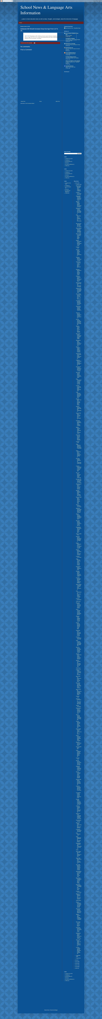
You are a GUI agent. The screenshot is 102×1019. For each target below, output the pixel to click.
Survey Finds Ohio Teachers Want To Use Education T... (78, 416)
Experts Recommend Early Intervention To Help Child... (78, 243)
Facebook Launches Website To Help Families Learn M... (78, 423)
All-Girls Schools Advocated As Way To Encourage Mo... (78, 322)
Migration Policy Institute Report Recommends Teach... (78, 204)
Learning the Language (70, 38)
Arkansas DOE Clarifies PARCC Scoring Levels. (78, 619)
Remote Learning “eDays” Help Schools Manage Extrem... (78, 774)
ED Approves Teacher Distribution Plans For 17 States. (78, 368)
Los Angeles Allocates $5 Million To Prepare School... (78, 302)
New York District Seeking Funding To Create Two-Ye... (78, 523)
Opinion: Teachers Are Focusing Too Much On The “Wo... (78, 663)
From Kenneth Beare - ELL (78, 747)
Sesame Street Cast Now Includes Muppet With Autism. (78, 401)
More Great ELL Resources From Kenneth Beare (78, 679)
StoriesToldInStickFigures (71, 52)
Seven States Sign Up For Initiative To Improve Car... (78, 854)
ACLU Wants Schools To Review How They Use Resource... (78, 296)
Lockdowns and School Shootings (78, 830)
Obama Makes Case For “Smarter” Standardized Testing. (78, 230)
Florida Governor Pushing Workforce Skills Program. (78, 738)
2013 (76, 961)
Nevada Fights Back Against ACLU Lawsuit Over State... (78, 500)
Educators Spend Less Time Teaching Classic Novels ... (78, 605)
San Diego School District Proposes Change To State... (78, 375)
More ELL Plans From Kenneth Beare (78, 744)
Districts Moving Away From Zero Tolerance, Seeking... (78, 552)
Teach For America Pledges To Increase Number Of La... (78, 315)
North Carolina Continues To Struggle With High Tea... (78, 643)
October (77, 184)
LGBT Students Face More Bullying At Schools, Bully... (78, 395)
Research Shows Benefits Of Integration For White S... (78, 539)
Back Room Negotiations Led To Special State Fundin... (78, 881)
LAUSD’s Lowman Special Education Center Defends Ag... (78, 950)
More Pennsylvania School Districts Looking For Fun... (78, 382)
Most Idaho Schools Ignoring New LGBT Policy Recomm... (78, 685)
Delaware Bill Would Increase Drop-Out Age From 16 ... (78, 782)
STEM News (78, 668)
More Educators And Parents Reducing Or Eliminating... (78, 218)
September (78, 955)
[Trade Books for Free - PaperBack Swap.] (72, 28)
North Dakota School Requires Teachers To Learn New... (78, 711)
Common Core (68, 158)
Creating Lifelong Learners (71, 56)
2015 (76, 183)
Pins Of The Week (69, 35)
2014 (76, 960)
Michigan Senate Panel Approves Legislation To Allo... (78, 574)
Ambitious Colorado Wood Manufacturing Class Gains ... (78, 279)
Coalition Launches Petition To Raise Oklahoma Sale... (78, 388)
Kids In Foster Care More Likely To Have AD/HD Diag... (78, 236)
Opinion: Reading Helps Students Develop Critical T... (78, 349)
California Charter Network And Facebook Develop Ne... (78, 808)
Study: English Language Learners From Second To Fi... (78, 587)
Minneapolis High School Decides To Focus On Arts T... (78, 343)
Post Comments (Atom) (30, 103)
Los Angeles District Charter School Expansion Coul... (78, 795)
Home (20, 22)
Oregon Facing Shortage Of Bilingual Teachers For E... (78, 516)
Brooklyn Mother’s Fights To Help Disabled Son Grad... (78, 493)
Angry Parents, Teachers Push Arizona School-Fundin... (78, 562)
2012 (76, 963)
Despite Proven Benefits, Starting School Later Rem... (78, 625)
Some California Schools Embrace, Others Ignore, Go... (78, 753)
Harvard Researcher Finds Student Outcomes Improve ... (78, 656)
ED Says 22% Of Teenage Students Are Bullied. (78, 481)
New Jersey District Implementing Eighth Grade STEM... (78, 336)
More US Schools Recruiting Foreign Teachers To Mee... (78, 650)
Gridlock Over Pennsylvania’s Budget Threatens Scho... (78, 290)
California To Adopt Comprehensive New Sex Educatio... (78, 672)
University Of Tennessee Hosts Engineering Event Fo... (78, 356)
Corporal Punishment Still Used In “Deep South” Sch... (78, 469)
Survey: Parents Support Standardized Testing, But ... (78, 717)
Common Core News (78, 557)
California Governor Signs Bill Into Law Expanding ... (78, 789)
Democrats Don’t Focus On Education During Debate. (78, 633)
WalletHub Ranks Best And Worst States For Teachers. (78, 510)
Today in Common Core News (78, 505)
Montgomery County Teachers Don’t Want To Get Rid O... (78, 211)
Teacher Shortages (78, 706)
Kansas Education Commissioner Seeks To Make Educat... (78, 905)
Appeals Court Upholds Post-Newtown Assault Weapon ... (78, 486)
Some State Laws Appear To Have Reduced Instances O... (78, 942)
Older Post (58, 101)
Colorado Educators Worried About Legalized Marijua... (78, 580)
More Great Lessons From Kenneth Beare (78, 923)
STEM (66, 165)
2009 (76, 968)
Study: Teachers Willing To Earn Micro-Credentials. (78, 447)
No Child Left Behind (69, 164)
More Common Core (78, 834)
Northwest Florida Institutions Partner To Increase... (78, 768)
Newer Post (23, 101)
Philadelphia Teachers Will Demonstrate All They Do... (78, 846)
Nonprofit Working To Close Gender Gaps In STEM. (78, 272)
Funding (66, 160)
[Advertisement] (40, 90)
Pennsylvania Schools (78, 821)
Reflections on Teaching (70, 43)
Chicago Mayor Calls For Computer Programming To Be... (78, 802)
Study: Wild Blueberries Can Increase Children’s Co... (78, 861)
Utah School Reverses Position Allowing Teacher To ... (78, 309)
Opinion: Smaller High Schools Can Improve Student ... (78, 329)
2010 (76, 966)
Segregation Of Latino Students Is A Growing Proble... (78, 198)
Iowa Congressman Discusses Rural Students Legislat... (78, 594)
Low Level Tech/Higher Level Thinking (72, 57)
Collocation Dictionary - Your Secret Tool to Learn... (78, 929)
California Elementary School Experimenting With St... (78, 363)
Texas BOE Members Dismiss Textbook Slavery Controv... (78, 867)
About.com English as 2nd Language (73, 60)
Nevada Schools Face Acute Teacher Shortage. (78, 762)
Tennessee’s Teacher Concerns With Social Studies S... (78, 910)
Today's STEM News (78, 534)
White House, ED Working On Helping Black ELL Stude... (78, 692)
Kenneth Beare (68, 161)
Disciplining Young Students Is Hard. (78, 568)
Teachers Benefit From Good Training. (78, 259)
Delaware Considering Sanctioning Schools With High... (78, 701)
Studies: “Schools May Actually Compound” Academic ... (78, 917)
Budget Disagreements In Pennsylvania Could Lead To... (78, 546)
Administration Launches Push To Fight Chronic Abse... (78, 874)
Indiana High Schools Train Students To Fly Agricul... (78, 731)
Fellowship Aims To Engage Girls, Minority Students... (78, 437)
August (77, 958)
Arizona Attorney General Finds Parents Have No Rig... (78, 724)
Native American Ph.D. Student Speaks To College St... (78, 453)
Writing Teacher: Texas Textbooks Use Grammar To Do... (78, 430)
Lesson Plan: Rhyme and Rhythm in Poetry (73, 44)
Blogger (56, 1010)
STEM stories (78, 900)
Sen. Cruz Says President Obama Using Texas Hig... (78, 475)
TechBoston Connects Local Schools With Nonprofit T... (78, 264)
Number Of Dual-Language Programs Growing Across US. (78, 816)
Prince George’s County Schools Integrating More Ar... (78, 612)
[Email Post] (34, 42)
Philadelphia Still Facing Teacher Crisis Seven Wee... (78, 530)
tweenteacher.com (69, 47)
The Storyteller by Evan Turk (70, 53)
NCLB (66, 162)
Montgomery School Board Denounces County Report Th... (78, 936)
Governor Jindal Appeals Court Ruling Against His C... (78, 252)
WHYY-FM (27, 36)
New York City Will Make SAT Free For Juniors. (78, 225)
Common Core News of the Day (78, 193)
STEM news (78, 601)
